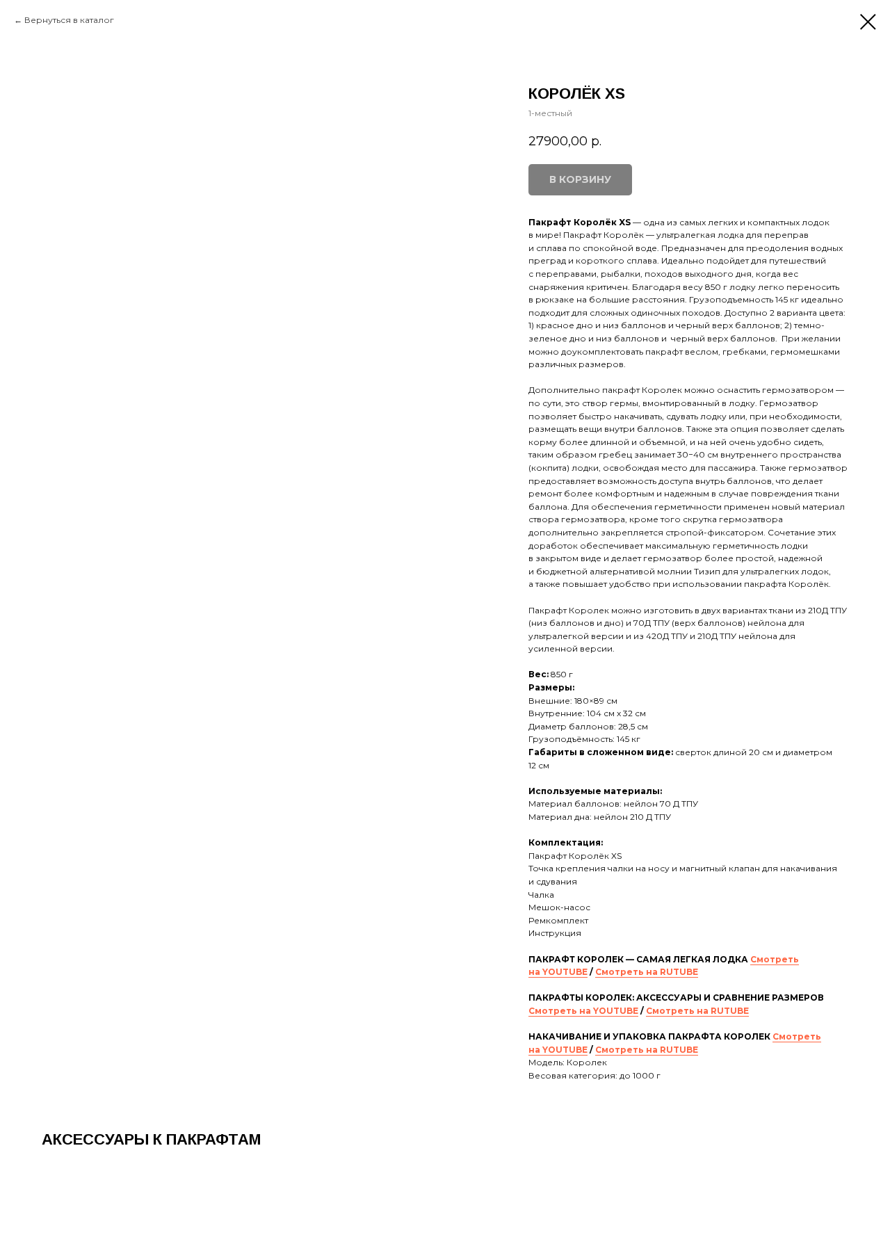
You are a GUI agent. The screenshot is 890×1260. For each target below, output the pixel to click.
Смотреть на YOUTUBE (583, 1010)
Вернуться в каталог (69, 20)
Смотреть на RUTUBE (646, 972)
